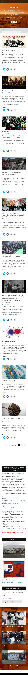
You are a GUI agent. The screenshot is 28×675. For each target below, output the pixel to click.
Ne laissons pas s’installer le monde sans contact (11, 173)
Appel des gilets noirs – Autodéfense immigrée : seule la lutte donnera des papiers (13, 215)
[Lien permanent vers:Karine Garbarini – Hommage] (14, 618)
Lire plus (6, 63)
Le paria (14, 7)
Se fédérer (5, 132)
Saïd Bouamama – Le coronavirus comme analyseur (13, 419)
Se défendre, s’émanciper (10, 91)
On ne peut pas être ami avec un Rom (14, 559)
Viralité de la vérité (8, 341)
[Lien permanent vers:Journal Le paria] (14, 657)
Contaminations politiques (11, 256)
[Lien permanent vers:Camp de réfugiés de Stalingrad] (14, 637)
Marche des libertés (9, 50)
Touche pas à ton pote (9, 381)
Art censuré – (5, 579)
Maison (5, 29)
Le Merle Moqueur (10, 507)
